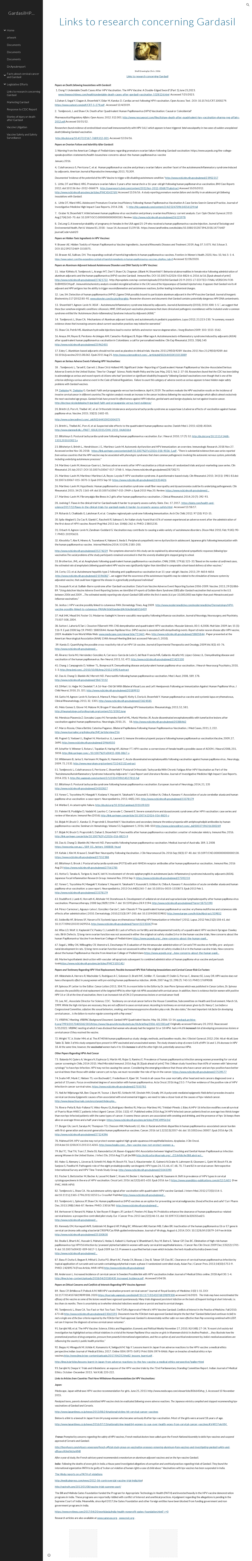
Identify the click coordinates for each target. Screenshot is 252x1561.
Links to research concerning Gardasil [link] (23, 93)
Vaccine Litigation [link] (17, 127)
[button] (248, 5)
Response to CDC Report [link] (22, 109)
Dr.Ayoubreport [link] (16, 66)
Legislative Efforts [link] (17, 84)
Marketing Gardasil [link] (18, 102)
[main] (147, 21)
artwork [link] (11, 37)
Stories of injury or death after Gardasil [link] (21, 118)
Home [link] (10, 30)
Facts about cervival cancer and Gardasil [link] (23, 75)
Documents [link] (14, 44)
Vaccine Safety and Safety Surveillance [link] (22, 136)
